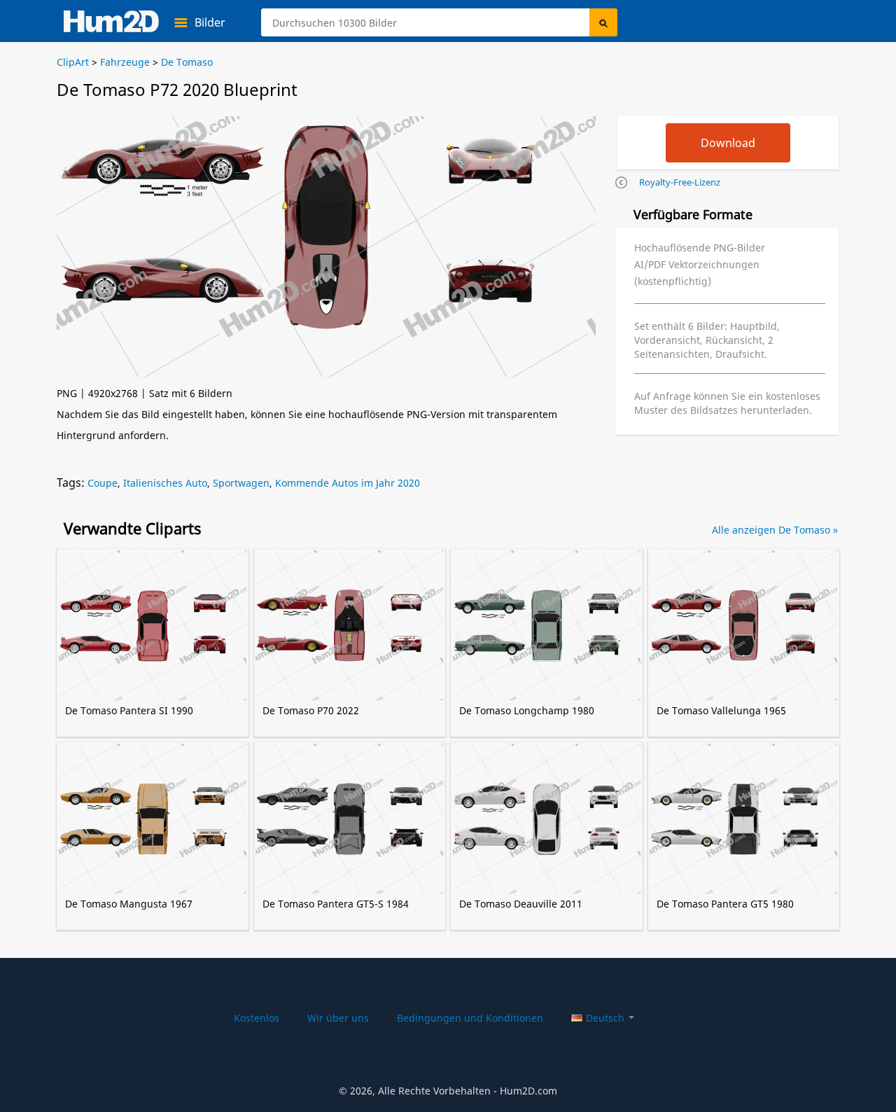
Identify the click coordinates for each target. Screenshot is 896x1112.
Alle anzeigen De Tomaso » (775, 529)
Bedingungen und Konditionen (470, 1017)
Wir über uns (338, 1017)
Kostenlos (256, 1017)
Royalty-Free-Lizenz (679, 182)
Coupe (103, 482)
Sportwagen (241, 482)
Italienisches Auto (165, 482)
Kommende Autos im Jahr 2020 (347, 482)
